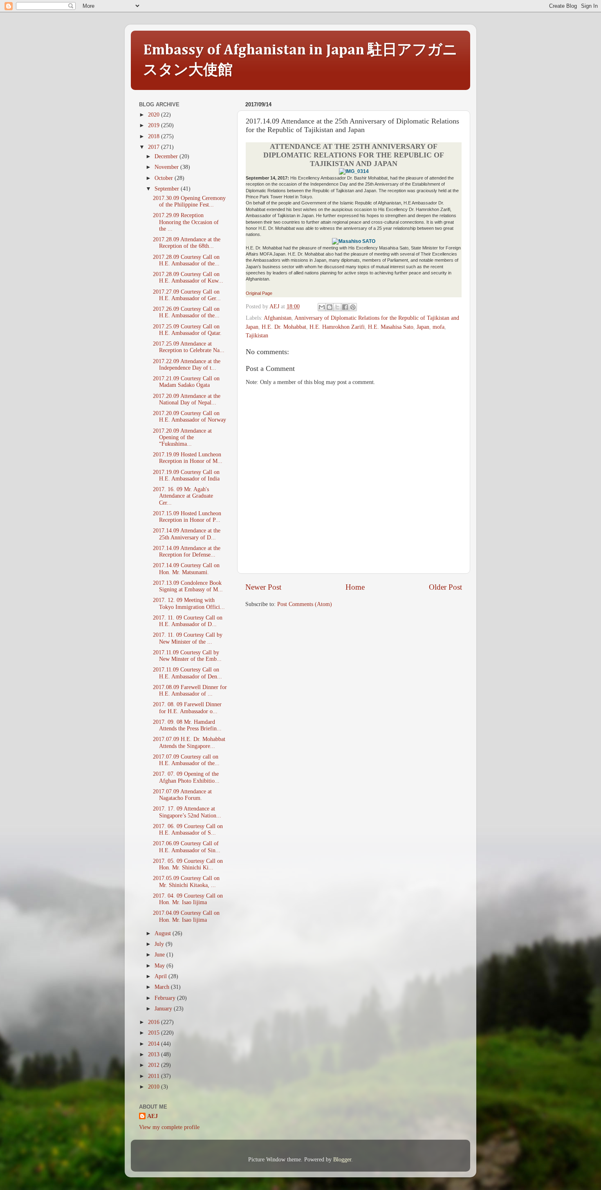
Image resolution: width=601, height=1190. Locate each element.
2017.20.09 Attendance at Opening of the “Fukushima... (182, 437)
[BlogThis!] (329, 307)
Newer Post (263, 587)
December (167, 156)
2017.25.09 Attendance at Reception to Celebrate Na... (188, 347)
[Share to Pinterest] (353, 307)
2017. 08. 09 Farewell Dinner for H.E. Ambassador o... (187, 707)
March (163, 987)
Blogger (342, 1159)
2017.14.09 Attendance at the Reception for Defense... (186, 551)
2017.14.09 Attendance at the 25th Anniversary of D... (186, 534)
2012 (154, 1065)
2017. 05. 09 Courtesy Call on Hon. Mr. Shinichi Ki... (188, 864)
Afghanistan (278, 318)
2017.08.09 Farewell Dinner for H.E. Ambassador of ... (190, 690)
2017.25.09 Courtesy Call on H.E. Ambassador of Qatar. (187, 329)
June (160, 955)
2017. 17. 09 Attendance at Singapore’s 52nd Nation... (187, 812)
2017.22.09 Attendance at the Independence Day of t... (186, 364)
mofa (438, 327)
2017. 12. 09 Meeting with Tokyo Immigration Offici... (189, 603)
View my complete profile (169, 1127)
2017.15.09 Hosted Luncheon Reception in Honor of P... (187, 516)
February (166, 998)
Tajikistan (257, 335)
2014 (154, 1044)
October (165, 178)
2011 (154, 1076)
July (160, 944)
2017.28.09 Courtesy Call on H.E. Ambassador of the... (186, 260)
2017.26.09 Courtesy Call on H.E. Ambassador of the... (186, 312)
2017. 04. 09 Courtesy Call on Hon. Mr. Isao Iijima (188, 899)
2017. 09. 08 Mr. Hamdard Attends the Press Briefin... (187, 725)
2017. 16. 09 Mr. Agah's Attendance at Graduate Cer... (183, 495)
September (168, 189)
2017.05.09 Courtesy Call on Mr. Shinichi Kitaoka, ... (186, 881)
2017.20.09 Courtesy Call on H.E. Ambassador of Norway (189, 416)
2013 (154, 1054)
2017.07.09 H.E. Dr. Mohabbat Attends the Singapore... (189, 742)
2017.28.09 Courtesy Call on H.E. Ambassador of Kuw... (188, 277)
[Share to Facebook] (345, 307)
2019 (154, 125)
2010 (154, 1087)
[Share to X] (337, 307)
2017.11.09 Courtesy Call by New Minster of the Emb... (187, 655)
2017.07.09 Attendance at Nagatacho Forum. (182, 794)
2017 (154, 147)
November (167, 167)
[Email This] (322, 307)
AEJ (152, 1116)
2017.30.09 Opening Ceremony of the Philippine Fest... (189, 201)
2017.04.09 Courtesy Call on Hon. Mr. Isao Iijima (186, 916)
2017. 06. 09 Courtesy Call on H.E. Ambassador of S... (188, 829)
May (160, 966)
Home (355, 587)
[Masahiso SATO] (353, 241)
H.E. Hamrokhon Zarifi (337, 327)
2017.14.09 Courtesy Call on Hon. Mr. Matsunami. (186, 568)
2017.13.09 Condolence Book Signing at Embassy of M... (188, 586)
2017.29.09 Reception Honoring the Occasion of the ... (186, 221)
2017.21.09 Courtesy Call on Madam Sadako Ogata (186, 381)
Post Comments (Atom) (304, 604)
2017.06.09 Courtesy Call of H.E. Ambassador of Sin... (186, 846)
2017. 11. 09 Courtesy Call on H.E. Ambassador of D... (187, 621)
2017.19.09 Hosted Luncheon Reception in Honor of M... (187, 457)
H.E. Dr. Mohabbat (284, 327)
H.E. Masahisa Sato (390, 327)
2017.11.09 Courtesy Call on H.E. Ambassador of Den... (187, 673)
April (161, 976)
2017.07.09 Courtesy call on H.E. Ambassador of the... (186, 760)
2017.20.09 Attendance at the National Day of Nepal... (186, 399)
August (164, 933)
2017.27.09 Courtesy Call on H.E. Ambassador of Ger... (187, 295)
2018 (154, 136)
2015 (154, 1033)
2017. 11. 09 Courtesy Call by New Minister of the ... (187, 638)
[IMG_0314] (354, 171)
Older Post (445, 587)
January (164, 1009)
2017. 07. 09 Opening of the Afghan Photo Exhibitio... (186, 777)
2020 (154, 115)
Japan (423, 327)
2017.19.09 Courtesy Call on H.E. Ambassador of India (186, 475)
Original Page (259, 293)
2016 (154, 1022)
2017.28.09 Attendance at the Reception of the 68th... (186, 242)
